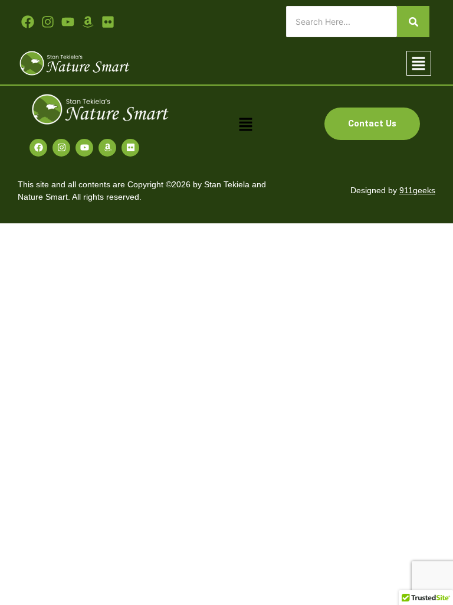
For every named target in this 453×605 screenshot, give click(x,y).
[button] (418, 63)
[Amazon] (107, 148)
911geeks (417, 190)
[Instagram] (61, 148)
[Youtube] (68, 22)
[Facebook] (38, 148)
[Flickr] (130, 148)
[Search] (413, 21)
